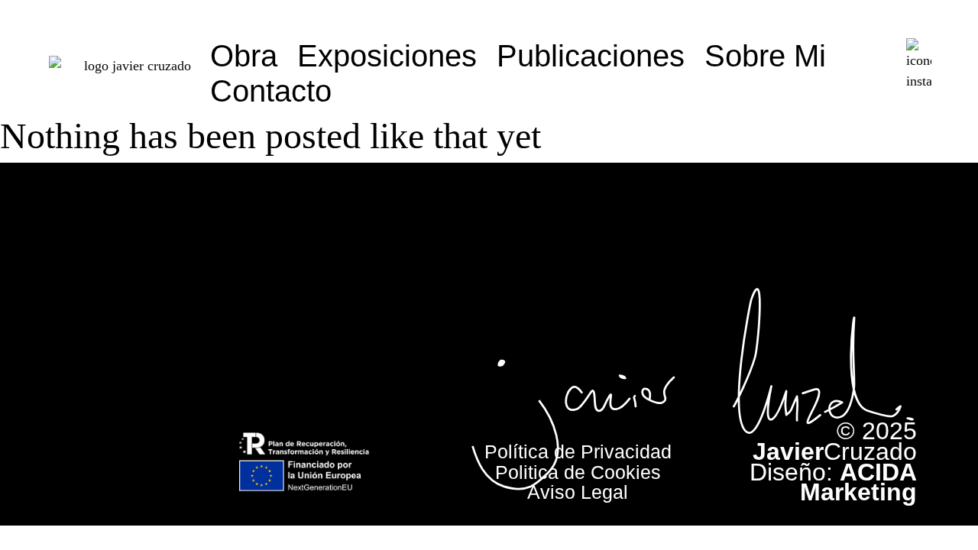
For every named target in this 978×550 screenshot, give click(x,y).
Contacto (271, 91)
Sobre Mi (765, 56)
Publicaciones (591, 56)
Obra (243, 56)
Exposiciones (387, 56)
